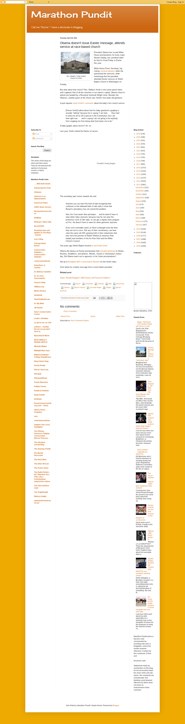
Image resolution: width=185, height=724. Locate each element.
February (139, 221)
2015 (138, 171)
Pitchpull (37, 374)
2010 (138, 229)
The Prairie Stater (41, 468)
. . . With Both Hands (42, 184)
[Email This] (100, 298)
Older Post (120, 316)
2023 (138, 144)
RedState (38, 399)
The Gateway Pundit (42, 449)
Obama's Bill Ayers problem (151, 535)
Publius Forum (40, 386)
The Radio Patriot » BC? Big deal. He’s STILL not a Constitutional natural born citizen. (42, 476)
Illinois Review (40, 291)
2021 (138, 151)
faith (110, 284)
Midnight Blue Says (42, 351)
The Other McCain (41, 464)
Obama (67, 287)
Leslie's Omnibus (41, 318)
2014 (138, 174)
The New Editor (40, 460)
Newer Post (65, 316)
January (139, 225)
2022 (138, 147)
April (138, 215)
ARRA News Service (42, 207)
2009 (138, 232)
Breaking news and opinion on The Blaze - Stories (42, 232)
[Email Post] (94, 298)
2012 (138, 181)
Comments (38, 139)
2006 (138, 243)
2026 (138, 134)
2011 (138, 185)
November (140, 191)
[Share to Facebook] (108, 298)
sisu (36, 416)
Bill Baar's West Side (42, 222)
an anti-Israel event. (99, 246)
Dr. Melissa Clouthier (42, 272)
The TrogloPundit (41, 492)
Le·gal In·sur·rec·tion (42, 323)
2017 (138, 164)
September (140, 198)
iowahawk (38, 295)
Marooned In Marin (41, 336)
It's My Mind (39, 303)
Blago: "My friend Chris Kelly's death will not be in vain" (144, 324)
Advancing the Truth (42, 188)
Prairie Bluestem (41, 382)
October (139, 194)
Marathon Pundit (71, 14)
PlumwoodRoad (40, 378)
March (138, 218)
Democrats (120, 284)
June (138, 208)
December (140, 188)
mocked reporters (107, 71)
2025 (138, 137)
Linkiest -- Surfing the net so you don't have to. (42, 329)
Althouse (37, 192)
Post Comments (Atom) (80, 321)
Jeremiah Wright (95, 287)
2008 (138, 236)
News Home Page (41, 361)
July (137, 204)
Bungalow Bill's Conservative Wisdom (84, 262)
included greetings (107, 251)
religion (108, 287)
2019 (138, 157)
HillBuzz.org (39, 287)
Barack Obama (79, 287)
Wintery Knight (40, 496)
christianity (89, 284)
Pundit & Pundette (41, 391)
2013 (138, 178)
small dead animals (42, 420)
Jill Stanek (38, 308)
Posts (36, 134)
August (139, 201)
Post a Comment (70, 311)
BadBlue (37, 218)
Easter (78, 284)
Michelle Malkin (40, 346)
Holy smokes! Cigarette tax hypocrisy (142, 452)
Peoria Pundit (39, 365)
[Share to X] (105, 298)
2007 (138, 239)
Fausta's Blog (39, 282)
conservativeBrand (42, 261)
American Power (41, 203)
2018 (138, 161)
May (137, 211)
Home (93, 316)
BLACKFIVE (39, 226)
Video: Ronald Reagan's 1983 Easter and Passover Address (85, 278)
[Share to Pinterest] (111, 298)
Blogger (116, 705)
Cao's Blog (38, 239)
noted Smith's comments (83, 103)
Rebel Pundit (39, 395)
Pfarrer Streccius (41, 370)
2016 (138, 168)
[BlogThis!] (103, 298)
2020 (138, 154)
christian (101, 284)
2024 (138, 140)
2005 (138, 246)
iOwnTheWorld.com (42, 299)
